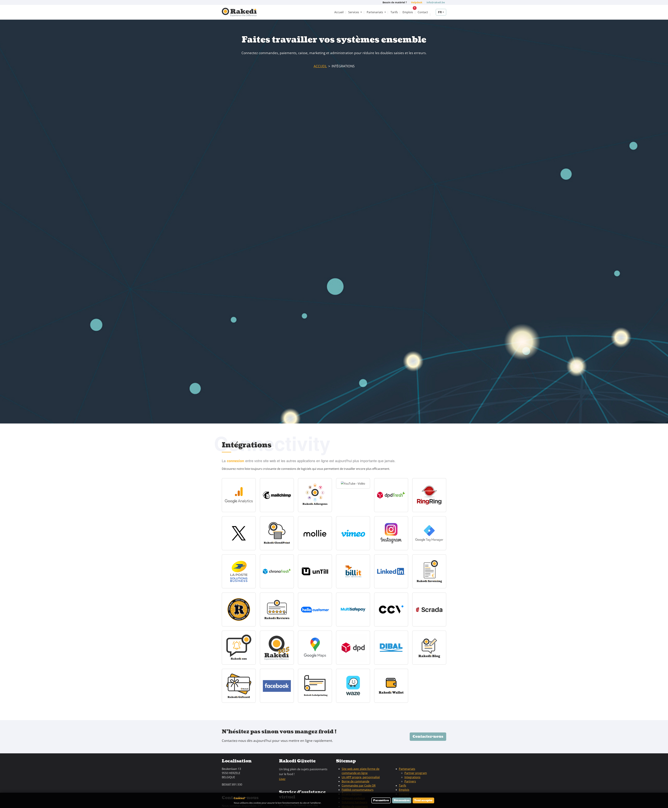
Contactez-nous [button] (428, 736)
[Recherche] (432, 12)
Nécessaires (402, 800)
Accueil (320, 66)
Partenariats (407, 769)
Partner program (415, 773)
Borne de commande (355, 781)
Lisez (282, 779)
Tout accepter (423, 800)
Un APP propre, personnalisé (361, 777)
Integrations (412, 777)
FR (440, 12)
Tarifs (402, 785)
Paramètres (381, 800)
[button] (355, 12)
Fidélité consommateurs (357, 790)
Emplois (404, 790)
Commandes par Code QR (359, 785)
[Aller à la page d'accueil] (239, 12)
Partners (410, 781)
